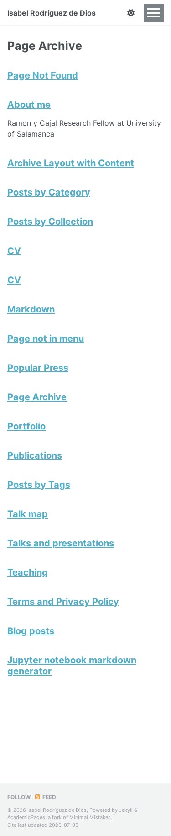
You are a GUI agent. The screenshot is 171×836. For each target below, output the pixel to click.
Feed (48, 797)
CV (14, 250)
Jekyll (126, 810)
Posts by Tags (38, 484)
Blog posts (30, 630)
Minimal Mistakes (90, 817)
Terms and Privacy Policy (63, 601)
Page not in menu (45, 338)
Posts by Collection (50, 221)
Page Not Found (42, 75)
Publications (34, 455)
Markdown (31, 309)
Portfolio (26, 426)
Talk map (27, 513)
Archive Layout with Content (70, 163)
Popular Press (37, 367)
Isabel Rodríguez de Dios (51, 12)
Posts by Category (48, 192)
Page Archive (37, 397)
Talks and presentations (60, 543)
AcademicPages (26, 817)
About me (29, 104)
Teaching (27, 572)
